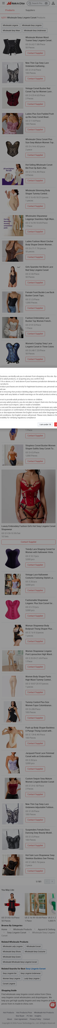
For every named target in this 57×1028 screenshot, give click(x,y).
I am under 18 (45, 424)
